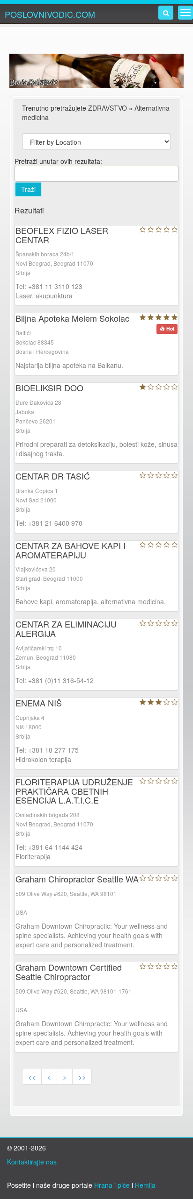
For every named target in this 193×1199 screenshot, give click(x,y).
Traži (28, 189)
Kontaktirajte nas (32, 1161)
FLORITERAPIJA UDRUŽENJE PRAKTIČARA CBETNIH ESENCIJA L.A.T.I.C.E (74, 791)
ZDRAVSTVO (107, 108)
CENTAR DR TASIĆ (52, 476)
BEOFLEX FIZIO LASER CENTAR (61, 235)
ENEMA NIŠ (38, 703)
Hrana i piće (112, 1185)
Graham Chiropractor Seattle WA (77, 879)
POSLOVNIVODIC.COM (50, 14)
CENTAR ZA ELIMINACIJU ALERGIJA (66, 628)
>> (82, 1076)
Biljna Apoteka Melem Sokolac (72, 318)
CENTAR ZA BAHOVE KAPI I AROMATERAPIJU (70, 550)
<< (32, 1076)
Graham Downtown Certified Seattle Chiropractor (68, 971)
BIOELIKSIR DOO (49, 387)
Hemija (145, 1185)
